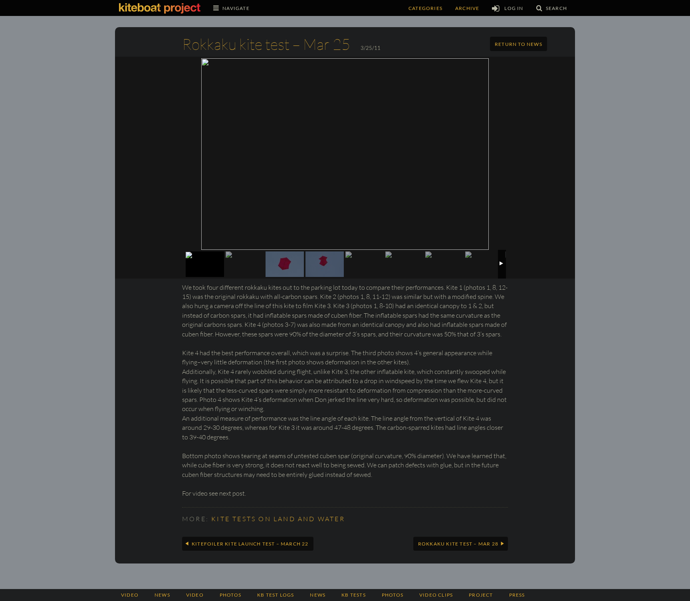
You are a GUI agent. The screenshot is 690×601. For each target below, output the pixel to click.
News (162, 595)
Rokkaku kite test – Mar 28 (458, 544)
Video (130, 595)
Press (517, 595)
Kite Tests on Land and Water (278, 519)
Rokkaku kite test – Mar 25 (266, 44)
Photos (392, 595)
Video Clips (436, 595)
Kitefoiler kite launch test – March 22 (250, 544)
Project (481, 595)
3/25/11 (371, 48)
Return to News (518, 44)
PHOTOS (230, 595)
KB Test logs (275, 595)
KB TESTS (353, 595)
